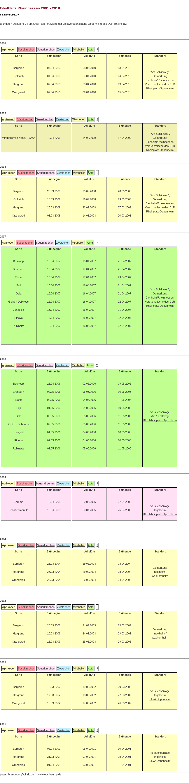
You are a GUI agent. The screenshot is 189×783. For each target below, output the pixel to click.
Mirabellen (79, 49)
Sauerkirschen (46, 49)
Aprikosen (8, 119)
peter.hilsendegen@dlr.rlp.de (17, 774)
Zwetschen (63, 49)
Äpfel (91, 49)
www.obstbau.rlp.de (49, 774)
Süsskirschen (26, 49)
